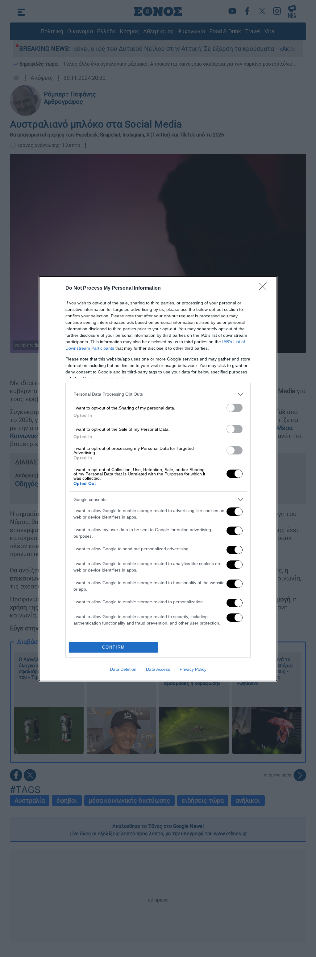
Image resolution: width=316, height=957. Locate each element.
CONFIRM (113, 647)
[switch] (235, 408)
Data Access (158, 669)
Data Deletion (123, 669)
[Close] (265, 288)
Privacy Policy (193, 669)
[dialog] (158, 478)
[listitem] (158, 394)
